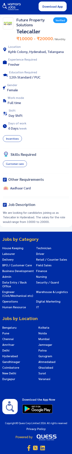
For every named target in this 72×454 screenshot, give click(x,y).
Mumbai (44, 339)
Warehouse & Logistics (52, 292)
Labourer (8, 254)
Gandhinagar (11, 362)
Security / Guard (47, 282)
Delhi (5, 350)
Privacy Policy (36, 429)
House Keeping (12, 248)
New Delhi (9, 373)
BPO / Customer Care (17, 265)
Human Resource (14, 307)
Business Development (18, 271)
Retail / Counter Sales (51, 259)
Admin (6, 277)
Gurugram (45, 356)
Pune (5, 333)
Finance (41, 271)
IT (37, 307)
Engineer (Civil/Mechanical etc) (17, 294)
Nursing (41, 277)
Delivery (8, 259)
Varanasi (44, 379)
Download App (52, 6)
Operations (10, 301)
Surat (42, 373)
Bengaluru (9, 327)
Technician (43, 248)
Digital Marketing (48, 301)
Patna (42, 350)
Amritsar (8, 345)
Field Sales (43, 265)
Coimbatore (10, 367)
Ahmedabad (46, 362)
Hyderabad (10, 356)
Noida (42, 333)
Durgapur (8, 379)
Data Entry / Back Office (14, 284)
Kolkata (43, 327)
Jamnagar (45, 345)
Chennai (8, 339)
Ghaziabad (45, 367)
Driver (40, 254)
